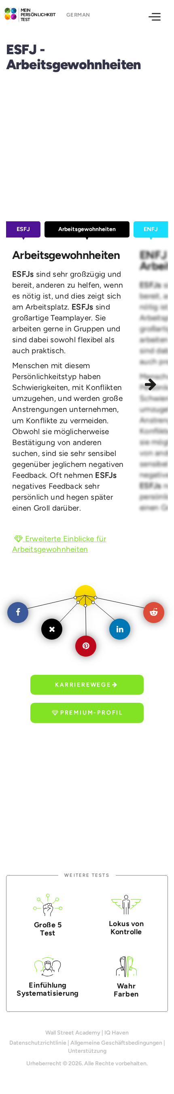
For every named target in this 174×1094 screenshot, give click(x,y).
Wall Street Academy (72, 1032)
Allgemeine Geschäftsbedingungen (116, 1042)
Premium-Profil (91, 712)
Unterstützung (87, 1050)
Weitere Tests (86, 875)
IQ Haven (116, 1032)
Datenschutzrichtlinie (37, 1042)
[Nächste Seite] (152, 386)
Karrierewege (83, 684)
